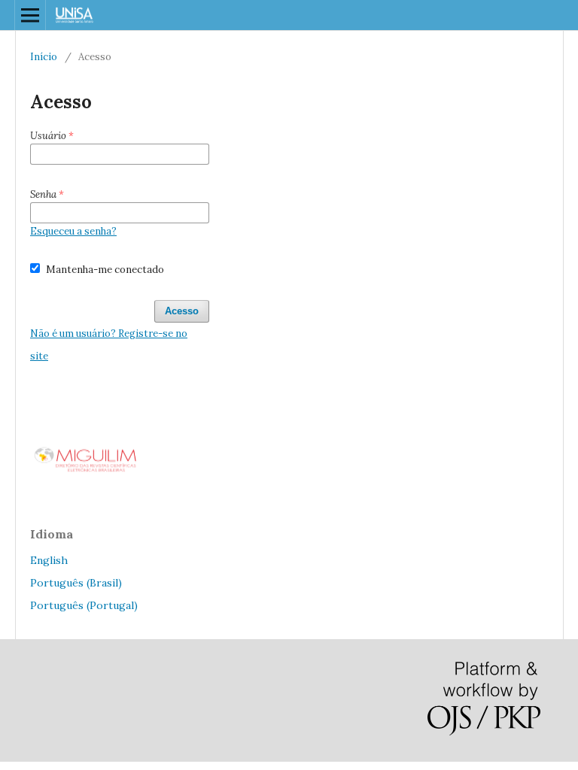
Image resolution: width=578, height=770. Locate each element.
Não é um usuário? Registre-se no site (108, 344)
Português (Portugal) (84, 605)
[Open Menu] (30, 15)
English (49, 560)
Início (43, 56)
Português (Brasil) (76, 583)
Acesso (182, 311)
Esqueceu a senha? (73, 231)
